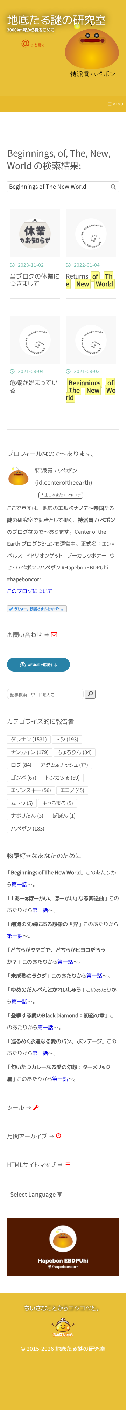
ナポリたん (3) (27, 815)
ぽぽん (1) (64, 815)
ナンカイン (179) (30, 752)
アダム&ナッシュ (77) (64, 764)
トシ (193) (67, 739)
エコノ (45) (72, 790)
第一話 (19, 884)
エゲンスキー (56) (31, 790)
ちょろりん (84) (75, 752)
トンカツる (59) (63, 777)
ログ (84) (21, 764)
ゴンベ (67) (23, 777)
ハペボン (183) (27, 828)
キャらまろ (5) (57, 803)
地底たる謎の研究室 (56, 20)
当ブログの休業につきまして (34, 280)
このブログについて (30, 591)
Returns (89, 280)
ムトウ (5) (22, 803)
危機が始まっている (34, 386)
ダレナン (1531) (29, 739)
